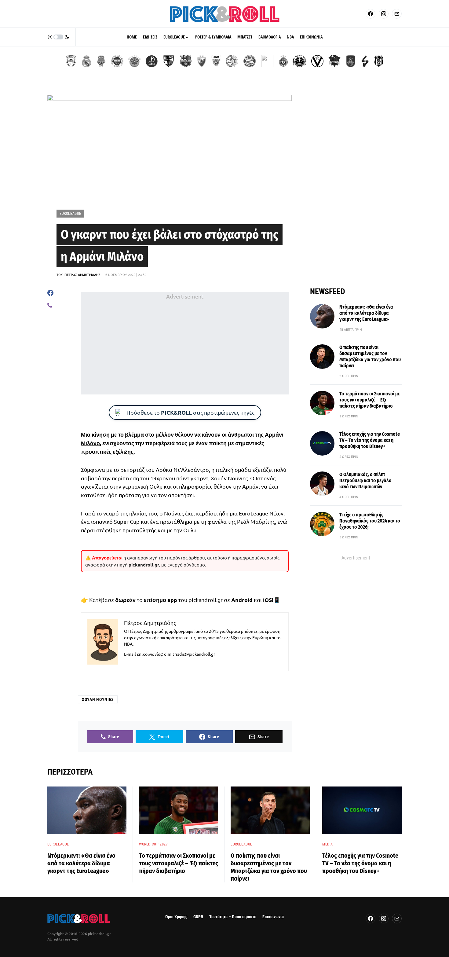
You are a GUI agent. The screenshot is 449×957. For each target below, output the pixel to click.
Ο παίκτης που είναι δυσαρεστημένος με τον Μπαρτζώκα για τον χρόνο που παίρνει (370, 356)
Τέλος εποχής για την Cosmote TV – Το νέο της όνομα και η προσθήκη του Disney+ (369, 440)
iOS (267, 599)
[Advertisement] (185, 343)
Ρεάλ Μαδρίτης (256, 521)
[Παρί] (299, 61)
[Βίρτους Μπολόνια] (317, 61)
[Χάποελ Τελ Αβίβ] (151, 61)
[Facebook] (370, 14)
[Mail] (397, 14)
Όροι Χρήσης (176, 916)
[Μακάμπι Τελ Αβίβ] (232, 61)
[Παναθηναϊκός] (134, 61)
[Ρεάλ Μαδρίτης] (86, 61)
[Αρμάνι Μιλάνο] (267, 61)
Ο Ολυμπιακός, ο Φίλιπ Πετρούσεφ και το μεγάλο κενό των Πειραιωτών (365, 480)
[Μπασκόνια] (334, 61)
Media (327, 844)
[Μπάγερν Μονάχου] (249, 61)
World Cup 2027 (153, 844)
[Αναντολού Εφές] (350, 61)
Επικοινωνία (273, 916)
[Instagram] (384, 14)
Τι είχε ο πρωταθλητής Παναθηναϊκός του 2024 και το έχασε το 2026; (369, 521)
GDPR (198, 916)
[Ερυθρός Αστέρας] (201, 61)
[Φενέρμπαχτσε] (117, 61)
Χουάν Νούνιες (98, 699)
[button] (58, 37)
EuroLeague (70, 213)
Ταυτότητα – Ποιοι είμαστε (232, 916)
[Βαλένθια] (101, 61)
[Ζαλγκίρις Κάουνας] (168, 61)
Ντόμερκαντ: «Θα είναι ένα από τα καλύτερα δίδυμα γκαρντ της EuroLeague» (366, 313)
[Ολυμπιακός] (71, 61)
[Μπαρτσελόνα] (186, 61)
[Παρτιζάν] (283, 61)
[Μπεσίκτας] (378, 61)
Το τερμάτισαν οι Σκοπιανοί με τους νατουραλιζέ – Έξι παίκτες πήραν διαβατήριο (369, 400)
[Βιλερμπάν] (365, 61)
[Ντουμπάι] (216, 61)
